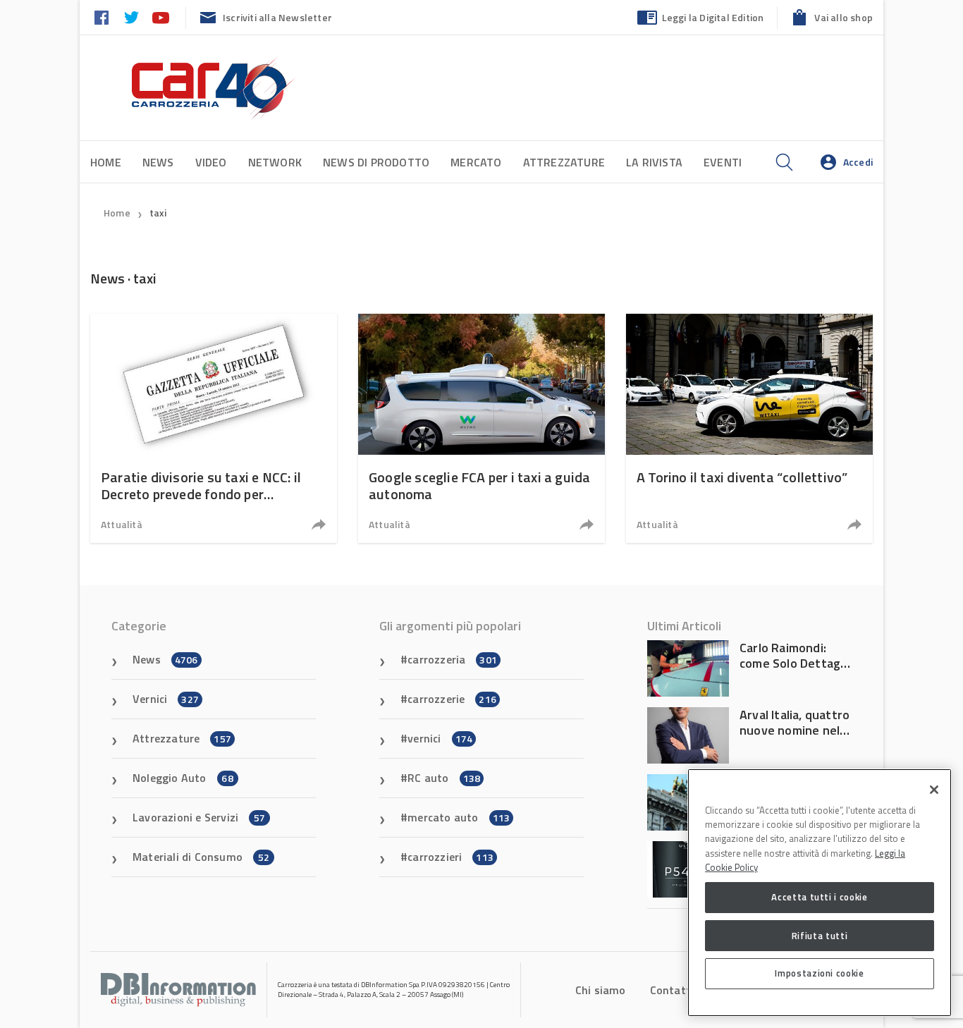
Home (105, 162)
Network (275, 162)
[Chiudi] (934, 789)
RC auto (443, 777)
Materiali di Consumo (201, 856)
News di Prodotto (376, 162)
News (158, 162)
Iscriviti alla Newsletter (277, 17)
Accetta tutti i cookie (819, 897)
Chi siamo (600, 989)
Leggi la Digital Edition (713, 17)
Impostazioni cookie (819, 973)
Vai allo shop (843, 17)
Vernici (166, 698)
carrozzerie (451, 698)
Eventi (723, 162)
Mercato (475, 162)
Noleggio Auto (183, 777)
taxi (158, 212)
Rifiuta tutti (820, 935)
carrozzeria (452, 659)
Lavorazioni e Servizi (199, 817)
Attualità (121, 524)
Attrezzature (564, 162)
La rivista (654, 162)
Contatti (672, 989)
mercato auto (458, 817)
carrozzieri (450, 856)
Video (211, 162)
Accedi (858, 161)
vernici (439, 738)
